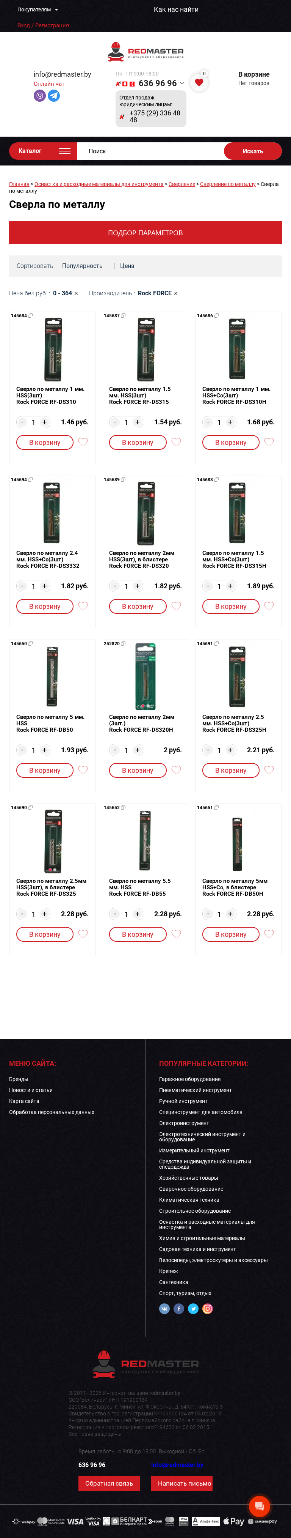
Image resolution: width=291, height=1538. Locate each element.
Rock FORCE (155, 293)
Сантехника (173, 1282)
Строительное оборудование (195, 1211)
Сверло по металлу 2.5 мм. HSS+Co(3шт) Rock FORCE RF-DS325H (234, 723)
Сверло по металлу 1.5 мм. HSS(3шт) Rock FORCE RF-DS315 (140, 395)
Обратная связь (109, 1483)
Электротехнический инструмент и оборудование (202, 1136)
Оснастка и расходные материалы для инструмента (99, 184)
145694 (19, 479)
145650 (19, 643)
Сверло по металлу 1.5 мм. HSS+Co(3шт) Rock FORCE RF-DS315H (234, 559)
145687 (112, 316)
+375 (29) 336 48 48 (155, 116)
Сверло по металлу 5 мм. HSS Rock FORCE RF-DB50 (50, 723)
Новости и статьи (31, 1090)
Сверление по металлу (228, 184)
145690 (19, 807)
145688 (205, 479)
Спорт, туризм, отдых (185, 1293)
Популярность (82, 265)
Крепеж (168, 1271)
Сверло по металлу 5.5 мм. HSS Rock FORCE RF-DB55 (140, 887)
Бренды (18, 1079)
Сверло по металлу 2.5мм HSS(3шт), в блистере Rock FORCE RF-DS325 (51, 887)
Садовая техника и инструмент (197, 1249)
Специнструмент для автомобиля (200, 1112)
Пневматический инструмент (195, 1090)
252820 (112, 643)
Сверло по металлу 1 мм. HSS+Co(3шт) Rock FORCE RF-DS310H (236, 395)
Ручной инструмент (183, 1101)
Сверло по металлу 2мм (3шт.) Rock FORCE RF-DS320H (141, 723)
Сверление (182, 184)
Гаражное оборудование (190, 1079)
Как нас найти (176, 9)
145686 (205, 316)
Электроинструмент (184, 1123)
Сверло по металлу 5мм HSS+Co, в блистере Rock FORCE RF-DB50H (235, 887)
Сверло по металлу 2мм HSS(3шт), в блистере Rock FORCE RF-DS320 (141, 559)
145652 (112, 807)
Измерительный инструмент (194, 1150)
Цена (127, 265)
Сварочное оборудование (191, 1189)
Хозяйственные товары (188, 1178)
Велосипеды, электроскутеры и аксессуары (213, 1260)
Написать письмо (184, 1483)
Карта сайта (24, 1101)
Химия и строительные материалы (202, 1238)
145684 (19, 316)
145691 (205, 643)
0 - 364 (62, 293)
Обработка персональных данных (51, 1112)
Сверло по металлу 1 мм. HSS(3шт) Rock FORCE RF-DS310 (50, 395)
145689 (112, 479)
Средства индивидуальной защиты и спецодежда (205, 1164)
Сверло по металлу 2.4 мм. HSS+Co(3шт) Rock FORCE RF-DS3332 (48, 559)
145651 (205, 807)
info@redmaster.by (62, 74)
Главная (19, 184)
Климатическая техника (189, 1200)
